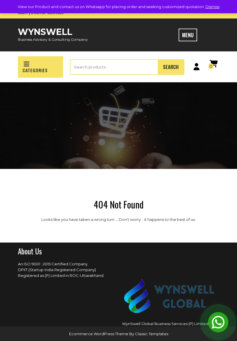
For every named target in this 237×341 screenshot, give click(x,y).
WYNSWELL (45, 32)
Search (171, 66)
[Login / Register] (196, 68)
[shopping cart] (213, 65)
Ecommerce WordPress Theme (99, 333)
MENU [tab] (188, 35)
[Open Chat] (218, 322)
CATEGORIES (35, 70)
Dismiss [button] (212, 6)
